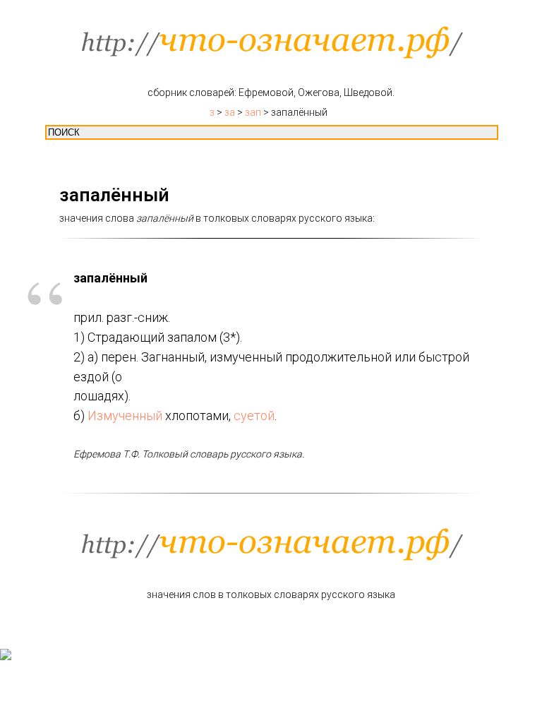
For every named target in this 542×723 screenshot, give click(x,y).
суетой (254, 415)
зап (253, 112)
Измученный (125, 415)
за (229, 112)
